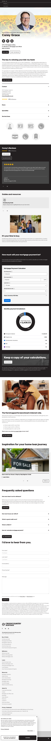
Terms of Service (30, 596)
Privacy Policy (22, 596)
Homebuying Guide (6, 639)
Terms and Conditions (6, 714)
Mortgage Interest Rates (6, 640)
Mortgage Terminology (6, 679)
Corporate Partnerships (6, 690)
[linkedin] (7, 41)
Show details (30, 730)
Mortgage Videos (5, 681)
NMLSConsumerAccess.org (7, 684)
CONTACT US (5, 599)
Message (4, 576)
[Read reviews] (4, 99)
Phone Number (6, 570)
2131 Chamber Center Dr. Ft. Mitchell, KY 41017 (7, 91)
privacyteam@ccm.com (40, 613)
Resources (4, 672)
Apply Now (5, 52)
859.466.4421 (8, 93)
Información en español (7, 704)
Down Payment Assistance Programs (9, 647)
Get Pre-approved (7, 435)
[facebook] (3, 41)
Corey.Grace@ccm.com (7, 96)
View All (46, 480)
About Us (4, 688)
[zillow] (11, 41)
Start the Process (15, 52)
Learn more (5, 507)
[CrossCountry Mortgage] (11, 624)
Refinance (4, 651)
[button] (25, 86)
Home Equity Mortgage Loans (8, 665)
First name (5, 550)
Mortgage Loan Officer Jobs (7, 693)
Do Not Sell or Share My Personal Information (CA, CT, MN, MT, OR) (15, 711)
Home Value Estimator (6, 677)
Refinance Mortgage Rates (7, 654)
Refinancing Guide (5, 653)
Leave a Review (6, 154)
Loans (3, 660)
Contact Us (4, 700)
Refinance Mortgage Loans (7, 656)
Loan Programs (5, 667)
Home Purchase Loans (6, 646)
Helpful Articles (5, 676)
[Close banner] (36, 716)
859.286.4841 (6, 94)
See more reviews (7, 158)
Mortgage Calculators (6, 674)
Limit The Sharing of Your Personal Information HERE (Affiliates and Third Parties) (17, 709)
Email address (5, 563)
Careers (3, 691)
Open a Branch (5, 697)
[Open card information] (48, 738)
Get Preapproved (7, 536)
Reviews (13, 99)
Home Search (5, 6)
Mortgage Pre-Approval (7, 642)
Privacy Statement (5, 729)
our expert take (17, 431)
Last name (5, 557)
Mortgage (5, 3)
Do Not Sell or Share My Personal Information (9, 738)
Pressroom (4, 698)
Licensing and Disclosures (7, 712)
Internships (4, 695)
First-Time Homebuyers (6, 644)
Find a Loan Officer (6, 702)
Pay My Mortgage (5, 683)
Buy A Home (5, 637)
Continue (27, 737)
